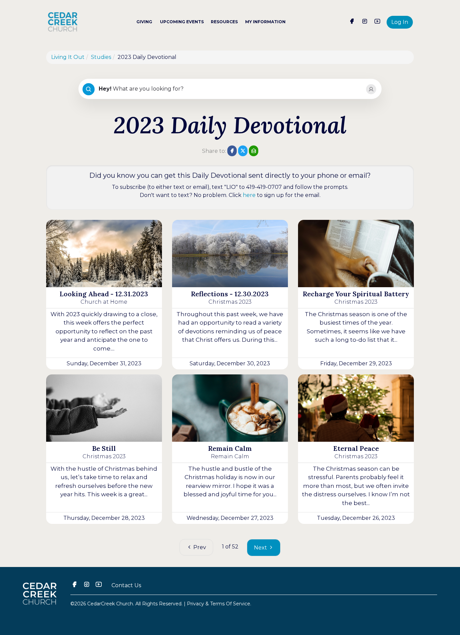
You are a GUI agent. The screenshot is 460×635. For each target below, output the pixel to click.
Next (261, 547)
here (249, 195)
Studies (101, 57)
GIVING (144, 21)
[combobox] (230, 89)
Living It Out (68, 57)
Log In (399, 22)
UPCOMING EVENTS (182, 21)
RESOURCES (224, 21)
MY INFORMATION (265, 21)
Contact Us (126, 585)
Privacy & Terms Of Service (218, 604)
